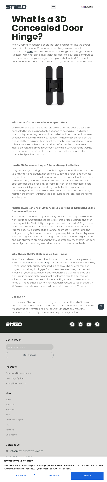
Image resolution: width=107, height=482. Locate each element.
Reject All (54, 475)
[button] (53, 7)
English (89, 7)
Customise (20, 475)
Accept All (87, 475)
